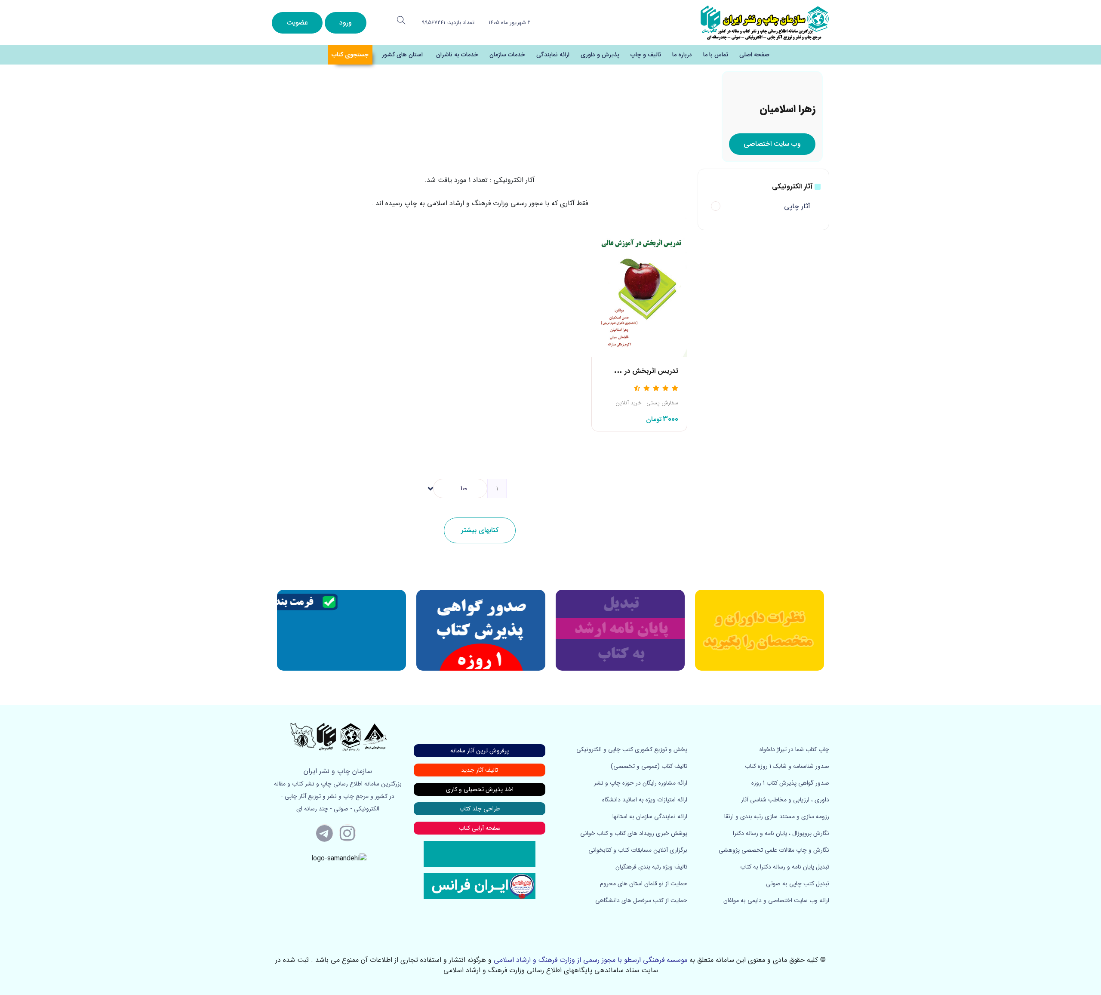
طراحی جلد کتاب (479, 808)
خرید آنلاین (628, 403)
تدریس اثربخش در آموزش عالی (633, 371)
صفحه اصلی (754, 54)
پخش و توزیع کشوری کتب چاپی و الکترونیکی (631, 749)
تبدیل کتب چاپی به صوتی (797, 883)
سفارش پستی (662, 403)
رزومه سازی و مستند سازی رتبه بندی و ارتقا (776, 816)
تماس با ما (715, 54)
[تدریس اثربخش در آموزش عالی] (639, 285)
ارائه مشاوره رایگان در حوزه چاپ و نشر (640, 783)
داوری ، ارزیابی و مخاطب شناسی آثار (785, 799)
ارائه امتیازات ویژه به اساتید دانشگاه (644, 799)
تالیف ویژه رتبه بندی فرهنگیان (651, 867)
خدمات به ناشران (457, 54)
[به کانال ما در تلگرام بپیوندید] (324, 832)
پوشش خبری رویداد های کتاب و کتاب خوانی (633, 833)
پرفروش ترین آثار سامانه (479, 750)
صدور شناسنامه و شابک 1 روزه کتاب (787, 766)
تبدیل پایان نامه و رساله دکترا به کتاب (784, 867)
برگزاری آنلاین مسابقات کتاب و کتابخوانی (637, 850)
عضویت (297, 22)
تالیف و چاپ (645, 54)
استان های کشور (402, 54)
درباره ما (682, 54)
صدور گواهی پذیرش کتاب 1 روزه (790, 783)
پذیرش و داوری (600, 54)
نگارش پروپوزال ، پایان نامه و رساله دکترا (781, 833)
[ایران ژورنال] (759, 630)
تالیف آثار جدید (479, 770)
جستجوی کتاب (350, 54)
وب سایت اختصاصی (772, 144)
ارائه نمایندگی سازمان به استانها (649, 816)
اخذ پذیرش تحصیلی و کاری (480, 789)
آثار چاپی (797, 206)
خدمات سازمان (507, 54)
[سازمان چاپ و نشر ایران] (620, 630)
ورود (345, 22)
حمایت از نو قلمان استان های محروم (643, 883)
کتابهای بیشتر (479, 530)
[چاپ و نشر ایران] (764, 22)
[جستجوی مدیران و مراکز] (401, 20)
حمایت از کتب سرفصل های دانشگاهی (641, 900)
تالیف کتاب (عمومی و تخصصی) (649, 766)
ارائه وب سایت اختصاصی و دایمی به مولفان (776, 900)
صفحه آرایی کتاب (480, 828)
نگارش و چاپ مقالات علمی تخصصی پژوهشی (774, 850)
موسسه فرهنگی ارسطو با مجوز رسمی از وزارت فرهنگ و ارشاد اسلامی (590, 960)
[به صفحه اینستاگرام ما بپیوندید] (347, 832)
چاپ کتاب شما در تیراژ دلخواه (794, 749)
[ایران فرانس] (479, 885)
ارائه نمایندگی (552, 54)
